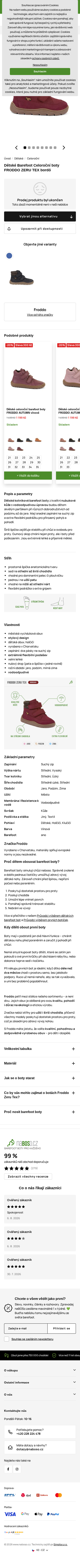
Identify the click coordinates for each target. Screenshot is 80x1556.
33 (23, 467)
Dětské (18, 158)
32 (16, 467)
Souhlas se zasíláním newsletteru (32, 1339)
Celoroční (33, 158)
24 (31, 457)
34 (30, 467)
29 (31, 462)
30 (38, 462)
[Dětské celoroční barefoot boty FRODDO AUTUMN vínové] (20, 447)
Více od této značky (40, 315)
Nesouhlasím (40, 65)
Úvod (7, 158)
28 (24, 462)
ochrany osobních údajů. (45, 58)
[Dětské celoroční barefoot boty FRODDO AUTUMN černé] (20, 438)
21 (9, 457)
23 (23, 457)
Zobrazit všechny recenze (28, 1176)
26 (9, 462)
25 (38, 457)
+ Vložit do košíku (28, 475)
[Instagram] (17, 1469)
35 (37, 467)
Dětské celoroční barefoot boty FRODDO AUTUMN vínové (26, 411)
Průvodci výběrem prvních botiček (46, 920)
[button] (16, 147)
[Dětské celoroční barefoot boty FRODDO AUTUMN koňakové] (38, 438)
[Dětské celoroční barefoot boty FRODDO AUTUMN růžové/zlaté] (11, 438)
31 (9, 467)
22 (16, 457)
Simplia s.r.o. (60, 1544)
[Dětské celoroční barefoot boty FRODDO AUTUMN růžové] (11, 447)
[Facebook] (8, 1469)
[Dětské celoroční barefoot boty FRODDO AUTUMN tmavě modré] (29, 438)
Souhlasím (40, 71)
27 (16, 462)
